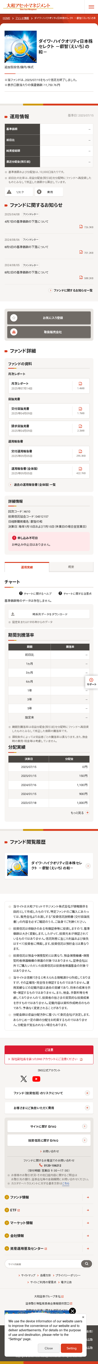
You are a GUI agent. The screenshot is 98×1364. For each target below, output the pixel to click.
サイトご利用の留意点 (43, 1282)
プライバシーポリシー (68, 1275)
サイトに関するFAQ (43, 1126)
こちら (65, 1183)
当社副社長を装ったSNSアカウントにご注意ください (44, 1059)
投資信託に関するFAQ (43, 1140)
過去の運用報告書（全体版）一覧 (35, 484)
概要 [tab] (71, 567)
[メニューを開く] (91, 7)
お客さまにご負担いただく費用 (34, 1108)
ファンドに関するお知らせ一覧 (73, 290)
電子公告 (66, 1282)
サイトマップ (28, 1275)
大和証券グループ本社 (47, 1296)
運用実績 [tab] (27, 567)
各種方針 (45, 1275)
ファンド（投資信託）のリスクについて (38, 1093)
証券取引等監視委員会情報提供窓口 (47, 1303)
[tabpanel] (49, 700)
